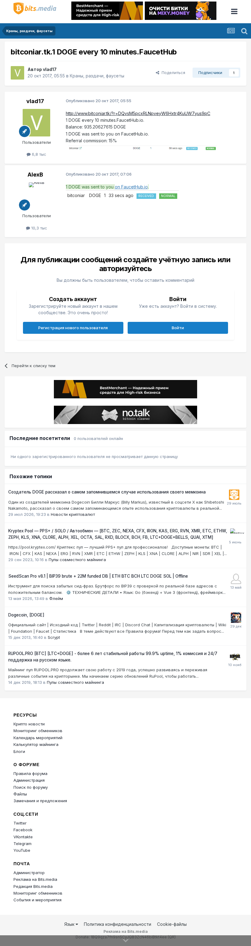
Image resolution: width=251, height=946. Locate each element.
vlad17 (50, 69)
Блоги (19, 751)
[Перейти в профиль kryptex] (235, 533)
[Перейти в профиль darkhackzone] (236, 579)
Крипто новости (29, 723)
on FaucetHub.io (131, 186)
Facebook (22, 829)
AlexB (35, 174)
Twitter (20, 823)
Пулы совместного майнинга (77, 559)
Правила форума (30, 773)
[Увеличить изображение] (142, 147)
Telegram (22, 843)
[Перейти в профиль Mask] (236, 618)
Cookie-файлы (172, 924)
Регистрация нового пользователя (73, 327)
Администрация (29, 780)
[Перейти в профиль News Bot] (234, 495)
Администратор (29, 872)
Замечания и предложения (40, 800)
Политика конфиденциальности (117, 924)
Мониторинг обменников (37, 730)
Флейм (56, 598)
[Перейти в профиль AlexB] (36, 196)
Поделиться (172, 72)
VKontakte (23, 836)
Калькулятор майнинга (35, 744)
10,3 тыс (38, 227)
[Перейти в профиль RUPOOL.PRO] (235, 656)
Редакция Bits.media (33, 886)
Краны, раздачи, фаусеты (97, 75)
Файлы (20, 793)
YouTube (21, 850)
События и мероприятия (37, 899)
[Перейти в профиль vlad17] (17, 73)
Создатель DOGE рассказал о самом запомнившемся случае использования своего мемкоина (107, 492)
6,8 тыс (38, 154)
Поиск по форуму (30, 787)
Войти (178, 327)
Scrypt (54, 637)
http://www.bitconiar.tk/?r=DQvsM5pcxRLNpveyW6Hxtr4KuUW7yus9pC (138, 113)
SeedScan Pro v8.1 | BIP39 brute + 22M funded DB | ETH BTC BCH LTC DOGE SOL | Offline (98, 576)
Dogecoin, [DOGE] (26, 615)
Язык (70, 924)
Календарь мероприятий (37, 737)
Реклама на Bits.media (35, 879)
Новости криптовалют (73, 514)
